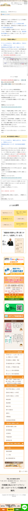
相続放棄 (8, 399)
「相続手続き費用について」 (21, 224)
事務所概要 (9, 451)
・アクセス (18, 251)
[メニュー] (25, 3)
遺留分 (7, 413)
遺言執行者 (9, 440)
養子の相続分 (9, 409)
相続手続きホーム (4, 11)
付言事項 (8, 433)
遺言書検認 (9, 430)
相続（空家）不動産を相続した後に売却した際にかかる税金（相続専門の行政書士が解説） (14, 381)
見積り (17, 509)
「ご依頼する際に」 (20, 218)
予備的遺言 (9, 436)
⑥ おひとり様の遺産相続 (12, 373)
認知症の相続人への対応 (12, 392)
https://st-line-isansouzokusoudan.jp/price (11, 106)
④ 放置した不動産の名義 (12, 367)
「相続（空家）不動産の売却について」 (21, 212)
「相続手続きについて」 (7, 212)
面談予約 (10, 509)
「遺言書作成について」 (7, 218)
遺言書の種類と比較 (11, 426)
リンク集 (8, 454)
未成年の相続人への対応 (12, 396)
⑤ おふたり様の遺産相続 (12, 370)
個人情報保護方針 (10, 458)
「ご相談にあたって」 (7, 224)
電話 (3, 509)
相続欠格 (8, 406)
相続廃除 (8, 403)
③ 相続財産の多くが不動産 (13, 363)
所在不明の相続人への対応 (13, 389)
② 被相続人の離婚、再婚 (12, 360)
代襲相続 (8, 416)
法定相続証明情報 (10, 420)
